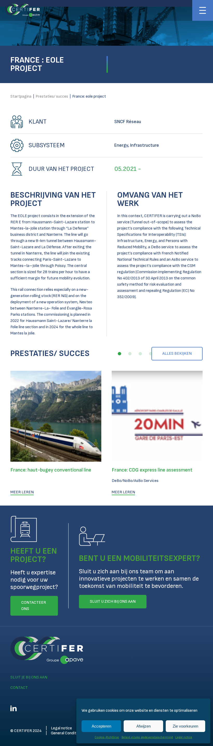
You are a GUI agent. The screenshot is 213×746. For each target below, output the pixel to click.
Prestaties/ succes (52, 96)
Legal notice (183, 737)
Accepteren (101, 726)
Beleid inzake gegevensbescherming (147, 737)
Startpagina (20, 96)
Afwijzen (143, 726)
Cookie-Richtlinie (107, 737)
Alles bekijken (177, 353)
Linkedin (13, 708)
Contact (19, 687)
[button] (119, 353)
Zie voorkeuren (185, 726)
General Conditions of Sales (74, 733)
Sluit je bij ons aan (28, 677)
